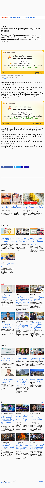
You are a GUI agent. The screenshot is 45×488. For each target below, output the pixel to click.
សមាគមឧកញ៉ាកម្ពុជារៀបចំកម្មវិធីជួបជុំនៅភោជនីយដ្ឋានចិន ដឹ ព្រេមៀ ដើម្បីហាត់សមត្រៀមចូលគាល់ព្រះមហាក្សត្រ (11, 207)
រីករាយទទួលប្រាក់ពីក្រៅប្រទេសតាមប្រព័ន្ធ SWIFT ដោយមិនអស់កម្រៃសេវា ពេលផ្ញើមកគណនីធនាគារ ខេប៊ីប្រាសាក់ (8, 240)
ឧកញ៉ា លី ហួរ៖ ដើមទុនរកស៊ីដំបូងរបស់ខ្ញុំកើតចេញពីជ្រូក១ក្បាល (7, 380)
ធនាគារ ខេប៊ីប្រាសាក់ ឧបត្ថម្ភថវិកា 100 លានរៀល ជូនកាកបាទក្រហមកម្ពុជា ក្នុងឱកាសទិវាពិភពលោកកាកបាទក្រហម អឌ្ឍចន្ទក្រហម (36, 241)
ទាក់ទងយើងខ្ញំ (32, 481)
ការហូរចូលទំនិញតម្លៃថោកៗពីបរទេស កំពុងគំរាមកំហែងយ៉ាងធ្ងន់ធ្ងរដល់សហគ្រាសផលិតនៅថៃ (7, 445)
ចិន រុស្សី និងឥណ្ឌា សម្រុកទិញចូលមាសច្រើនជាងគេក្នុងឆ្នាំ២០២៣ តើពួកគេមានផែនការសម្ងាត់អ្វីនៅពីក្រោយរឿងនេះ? (33, 207)
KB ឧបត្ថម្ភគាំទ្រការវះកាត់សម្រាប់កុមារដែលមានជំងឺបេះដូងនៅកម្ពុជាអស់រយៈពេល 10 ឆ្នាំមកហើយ (22, 240)
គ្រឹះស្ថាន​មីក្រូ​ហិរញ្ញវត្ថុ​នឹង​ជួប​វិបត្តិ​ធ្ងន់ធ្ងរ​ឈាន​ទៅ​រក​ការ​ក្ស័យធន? (37, 359)
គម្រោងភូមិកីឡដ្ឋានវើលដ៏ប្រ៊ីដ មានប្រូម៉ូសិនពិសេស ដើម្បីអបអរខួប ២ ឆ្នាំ (7, 297)
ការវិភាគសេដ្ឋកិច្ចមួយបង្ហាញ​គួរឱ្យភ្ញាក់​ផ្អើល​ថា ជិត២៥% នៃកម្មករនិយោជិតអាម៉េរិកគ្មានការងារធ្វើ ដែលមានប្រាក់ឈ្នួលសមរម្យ (37, 446)
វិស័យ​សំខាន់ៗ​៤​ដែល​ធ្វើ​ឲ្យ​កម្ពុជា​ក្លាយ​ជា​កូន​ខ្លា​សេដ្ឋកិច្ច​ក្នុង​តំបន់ (36, 380)
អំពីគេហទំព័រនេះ (27, 481)
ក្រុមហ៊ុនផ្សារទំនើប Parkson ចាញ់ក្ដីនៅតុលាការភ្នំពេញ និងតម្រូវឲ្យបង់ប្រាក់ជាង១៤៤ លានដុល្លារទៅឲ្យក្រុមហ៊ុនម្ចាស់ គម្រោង (22, 382)
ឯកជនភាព (36, 481)
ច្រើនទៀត (42, 346)
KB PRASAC (5, 78)
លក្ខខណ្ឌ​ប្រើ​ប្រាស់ (41, 481)
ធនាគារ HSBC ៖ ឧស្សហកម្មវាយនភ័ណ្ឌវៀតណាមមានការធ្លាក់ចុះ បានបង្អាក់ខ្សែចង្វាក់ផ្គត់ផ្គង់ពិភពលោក (37, 298)
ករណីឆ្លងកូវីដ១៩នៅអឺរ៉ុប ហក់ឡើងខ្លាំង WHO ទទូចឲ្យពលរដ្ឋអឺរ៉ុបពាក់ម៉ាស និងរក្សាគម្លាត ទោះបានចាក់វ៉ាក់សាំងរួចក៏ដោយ (7, 325)
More (42, 225)
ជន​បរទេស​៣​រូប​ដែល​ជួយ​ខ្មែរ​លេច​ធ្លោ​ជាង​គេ (21, 359)
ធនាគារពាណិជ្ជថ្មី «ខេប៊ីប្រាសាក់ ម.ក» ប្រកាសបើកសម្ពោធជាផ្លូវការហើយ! (7, 265)
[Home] (4, 17)
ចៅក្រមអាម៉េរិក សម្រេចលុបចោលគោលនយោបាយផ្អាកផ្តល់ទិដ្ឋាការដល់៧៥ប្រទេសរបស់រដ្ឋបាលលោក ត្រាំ (36, 418)
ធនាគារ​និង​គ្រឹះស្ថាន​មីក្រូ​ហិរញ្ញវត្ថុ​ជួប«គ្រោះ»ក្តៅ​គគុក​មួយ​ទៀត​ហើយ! (7, 360)
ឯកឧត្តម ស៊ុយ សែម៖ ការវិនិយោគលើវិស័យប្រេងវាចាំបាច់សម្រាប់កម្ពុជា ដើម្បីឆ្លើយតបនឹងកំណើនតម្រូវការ (22, 326)
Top (23, 479)
